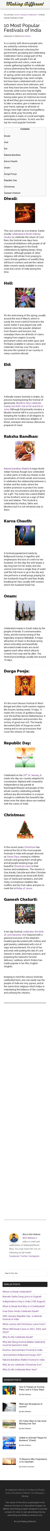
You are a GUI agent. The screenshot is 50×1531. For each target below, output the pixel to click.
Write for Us (28, 1493)
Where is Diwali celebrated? (17, 1291)
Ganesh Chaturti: (12, 193)
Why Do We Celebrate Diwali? (18, 1337)
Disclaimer (17, 1493)
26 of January (31, 775)
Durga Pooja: (10, 174)
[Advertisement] (25, 1111)
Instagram (34, 1256)
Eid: (6, 148)
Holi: (6, 142)
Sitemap (25, 1496)
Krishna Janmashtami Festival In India (22, 1350)
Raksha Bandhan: (12, 155)
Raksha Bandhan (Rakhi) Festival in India (24, 1359)
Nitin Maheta (29, 1238)
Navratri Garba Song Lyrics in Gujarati (22, 1296)
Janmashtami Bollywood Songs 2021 (22, 1354)
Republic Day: (10, 180)
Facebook (14, 1256)
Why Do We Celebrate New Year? (20, 1369)
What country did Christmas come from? (24, 1324)
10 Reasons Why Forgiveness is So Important (33, 1460)
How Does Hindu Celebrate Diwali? (21, 1311)
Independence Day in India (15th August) (24, 1301)
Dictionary (39, 1493)
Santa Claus (13, 856)
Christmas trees (22, 866)
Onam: (7, 167)
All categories (11, 1490)
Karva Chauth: (11, 161)
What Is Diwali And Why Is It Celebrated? (24, 1306)
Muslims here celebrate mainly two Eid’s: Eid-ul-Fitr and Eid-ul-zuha (23, 406)
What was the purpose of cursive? (30, 1405)
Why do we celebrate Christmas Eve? (22, 1364)
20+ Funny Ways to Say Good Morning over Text (32, 1422)
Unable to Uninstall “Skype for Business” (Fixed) (33, 1439)
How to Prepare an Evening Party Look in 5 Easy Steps (31, 1388)
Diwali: (7, 136)
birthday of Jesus (23, 888)
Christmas (29, 847)
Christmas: (9, 186)
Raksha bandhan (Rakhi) (16, 468)
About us (22, 1490)
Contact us (32, 1490)
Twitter (24, 1256)
